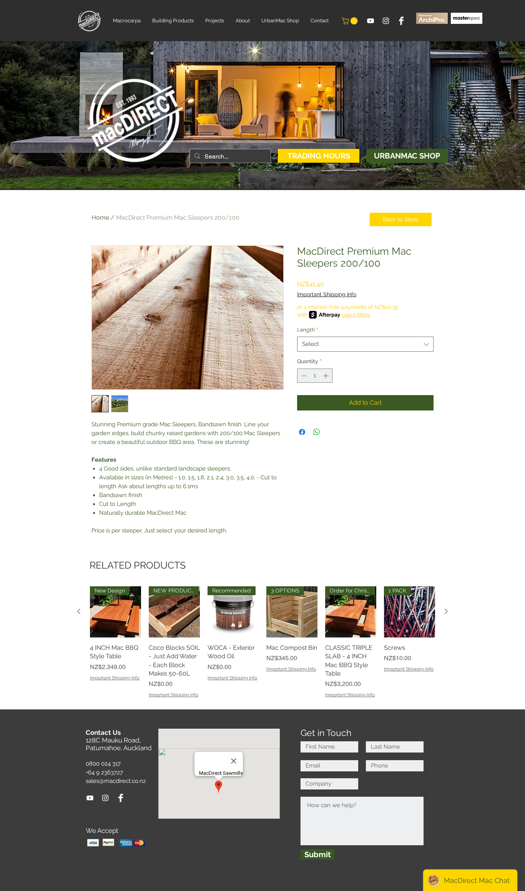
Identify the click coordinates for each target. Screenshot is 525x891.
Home (100, 217)
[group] (262, 642)
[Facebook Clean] (401, 21)
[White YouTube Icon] (370, 21)
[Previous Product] (78, 611)
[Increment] (326, 375)
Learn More (356, 315)
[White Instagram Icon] (386, 21)
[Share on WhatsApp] (316, 432)
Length (307, 330)
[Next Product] (446, 611)
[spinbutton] (315, 375)
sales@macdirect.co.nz (116, 781)
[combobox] (365, 344)
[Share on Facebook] (302, 432)
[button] (350, 21)
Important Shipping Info (326, 294)
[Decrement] (303, 375)
